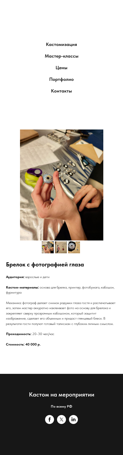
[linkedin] (73, 422)
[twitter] (61, 422)
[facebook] (49, 422)
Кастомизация (61, 44)
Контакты (61, 91)
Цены (61, 67)
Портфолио (61, 79)
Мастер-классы (62, 56)
